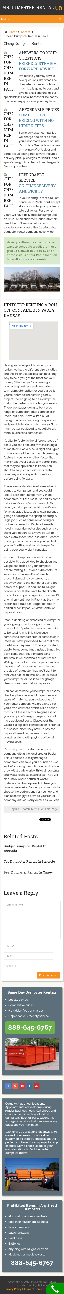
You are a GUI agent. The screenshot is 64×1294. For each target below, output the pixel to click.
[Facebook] (8, 1086)
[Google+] (15, 1086)
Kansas (26, 32)
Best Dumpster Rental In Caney (28, 872)
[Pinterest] (22, 1086)
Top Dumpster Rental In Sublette (29, 861)
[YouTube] (36, 1086)
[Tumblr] (29, 1086)
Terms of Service (33, 1289)
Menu (5, 19)
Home (13, 32)
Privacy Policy (13, 1289)
